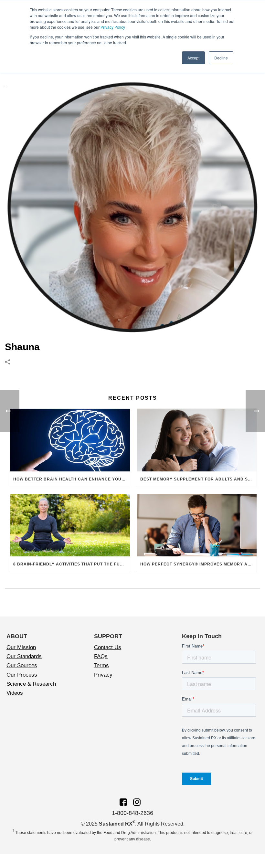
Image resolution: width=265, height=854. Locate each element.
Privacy (103, 675)
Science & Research (31, 684)
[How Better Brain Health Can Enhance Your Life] (70, 440)
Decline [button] (221, 57)
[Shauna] (132, 207)
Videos (14, 693)
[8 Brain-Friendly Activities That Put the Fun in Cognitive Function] (70, 525)
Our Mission (21, 647)
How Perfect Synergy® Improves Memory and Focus (198, 564)
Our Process (21, 675)
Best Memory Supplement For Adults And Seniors (198, 479)
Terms (101, 665)
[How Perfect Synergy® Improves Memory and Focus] (197, 525)
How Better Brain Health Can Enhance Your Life (71, 479)
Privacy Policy (113, 27)
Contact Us (107, 647)
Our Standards (24, 656)
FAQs (101, 656)
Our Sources (21, 665)
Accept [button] (193, 57)
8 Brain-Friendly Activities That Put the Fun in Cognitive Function (71, 564)
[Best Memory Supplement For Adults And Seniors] (197, 440)
